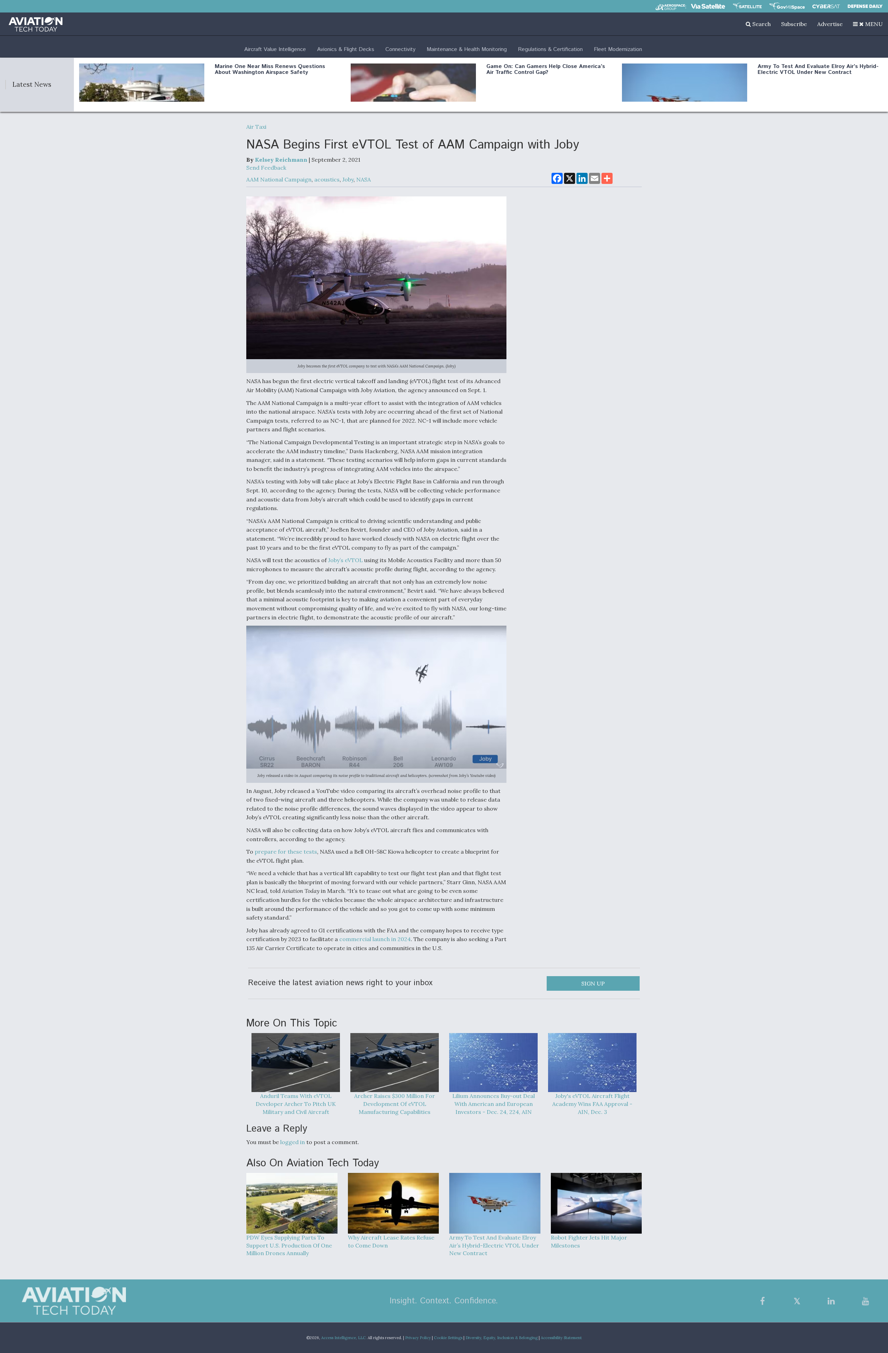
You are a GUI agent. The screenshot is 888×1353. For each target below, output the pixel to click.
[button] (868, 23)
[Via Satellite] (708, 6)
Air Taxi (256, 126)
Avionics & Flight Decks (345, 49)
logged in (292, 1142)
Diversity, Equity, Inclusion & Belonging (502, 1337)
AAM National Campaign (278, 179)
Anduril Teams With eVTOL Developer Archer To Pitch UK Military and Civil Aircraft (296, 1103)
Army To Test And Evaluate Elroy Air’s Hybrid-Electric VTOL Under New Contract (818, 69)
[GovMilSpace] (787, 6)
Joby (347, 179)
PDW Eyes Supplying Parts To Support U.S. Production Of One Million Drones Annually (289, 1245)
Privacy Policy (418, 1337)
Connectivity (400, 49)
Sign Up (593, 983)
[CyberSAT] (826, 6)
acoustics (327, 179)
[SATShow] (747, 6)
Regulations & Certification (550, 49)
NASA (363, 179)
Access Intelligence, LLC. (344, 1337)
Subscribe (794, 23)
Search (761, 23)
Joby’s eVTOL (345, 560)
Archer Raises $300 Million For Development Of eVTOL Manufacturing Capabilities (394, 1103)
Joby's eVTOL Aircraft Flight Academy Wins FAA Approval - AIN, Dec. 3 (592, 1103)
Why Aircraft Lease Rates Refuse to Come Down (391, 1241)
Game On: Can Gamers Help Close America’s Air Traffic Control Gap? (545, 69)
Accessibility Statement (561, 1337)
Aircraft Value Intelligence (275, 49)
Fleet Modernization (618, 49)
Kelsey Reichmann (281, 159)
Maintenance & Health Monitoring (467, 49)
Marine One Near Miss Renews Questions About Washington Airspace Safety (270, 69)
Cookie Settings (448, 1337)
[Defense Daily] (865, 6)
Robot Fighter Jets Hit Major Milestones (589, 1241)
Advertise (830, 23)
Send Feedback (266, 167)
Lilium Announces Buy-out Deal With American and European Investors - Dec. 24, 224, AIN (493, 1103)
